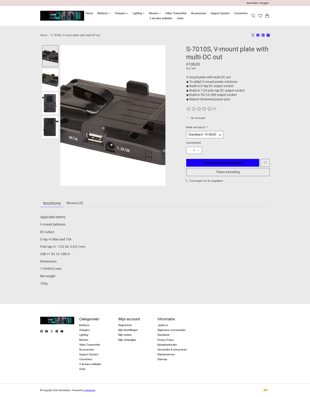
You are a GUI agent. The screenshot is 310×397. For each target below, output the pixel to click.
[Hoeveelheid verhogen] (198, 150)
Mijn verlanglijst (127, 340)
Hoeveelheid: (193, 142)
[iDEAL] (265, 390)
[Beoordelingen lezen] (199, 108)
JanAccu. (163, 325)
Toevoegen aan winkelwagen (223, 162)
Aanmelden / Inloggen (257, 3)
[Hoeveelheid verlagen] (190, 150)
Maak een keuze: (197, 127)
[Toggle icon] (253, 16)
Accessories (198, 13)
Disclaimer (164, 334)
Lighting (83, 334)
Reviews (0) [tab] (75, 203)
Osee (180, 18)
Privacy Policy (166, 340)
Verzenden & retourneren (172, 349)
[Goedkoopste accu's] (62, 15)
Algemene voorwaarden (171, 330)
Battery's (84, 325)
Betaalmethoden (167, 344)
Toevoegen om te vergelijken (206, 180)
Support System (220, 13)
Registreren (125, 325)
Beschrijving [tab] (52, 203)
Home (89, 13)
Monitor (83, 340)
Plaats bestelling (228, 172)
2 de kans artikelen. (161, 18)
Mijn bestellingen (128, 330)
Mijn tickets (125, 334)
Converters (241, 13)
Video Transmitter (176, 13)
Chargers (84, 330)
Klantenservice (166, 354)
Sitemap (162, 359)
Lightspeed (89, 390)
